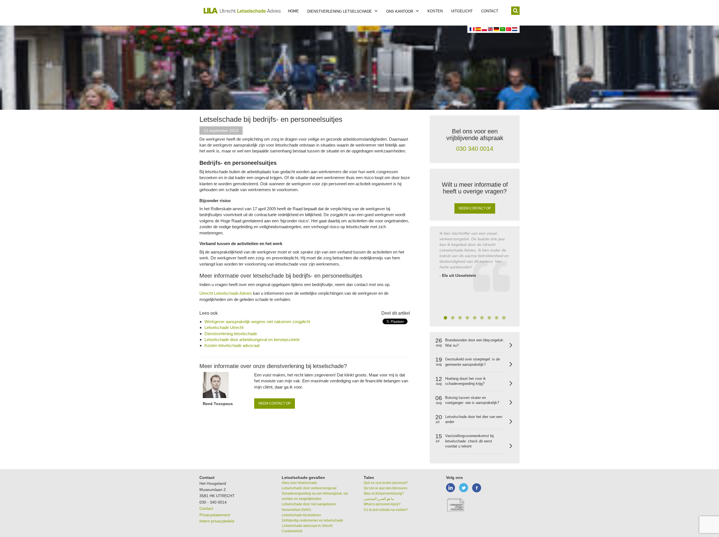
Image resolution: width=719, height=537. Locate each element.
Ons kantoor (400, 11)
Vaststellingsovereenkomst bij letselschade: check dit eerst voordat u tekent (469, 441)
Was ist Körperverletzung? (384, 493)
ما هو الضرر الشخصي (379, 499)
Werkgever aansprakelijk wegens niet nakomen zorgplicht (257, 321)
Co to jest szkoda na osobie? (386, 510)
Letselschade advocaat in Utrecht (307, 526)
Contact (489, 11)
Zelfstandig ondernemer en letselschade (312, 520)
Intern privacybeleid (216, 521)
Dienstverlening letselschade (340, 11)
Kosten (435, 11)
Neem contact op (274, 403)
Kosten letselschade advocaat (232, 345)
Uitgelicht (462, 11)
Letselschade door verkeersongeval (309, 488)
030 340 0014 (474, 148)
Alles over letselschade (299, 483)
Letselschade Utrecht (224, 327)
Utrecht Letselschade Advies (226, 293)
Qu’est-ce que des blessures (385, 488)
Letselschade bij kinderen (301, 515)
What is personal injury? (382, 504)
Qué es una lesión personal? (386, 483)
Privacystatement (214, 515)
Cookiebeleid (292, 531)
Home (293, 11)
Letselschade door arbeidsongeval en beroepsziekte (252, 339)
